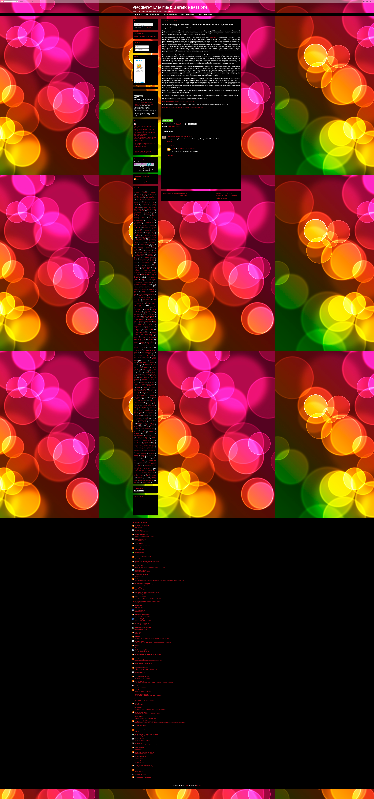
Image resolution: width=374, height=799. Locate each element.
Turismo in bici (142, 437)
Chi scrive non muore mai (142, 583)
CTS (153, 244)
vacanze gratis (150, 443)
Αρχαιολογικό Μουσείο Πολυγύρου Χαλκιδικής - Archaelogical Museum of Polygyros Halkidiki (159, 580)
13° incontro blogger (139, 191)
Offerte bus (137, 357)
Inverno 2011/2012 (148, 316)
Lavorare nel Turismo (145, 321)
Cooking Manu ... (140, 672)
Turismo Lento (139, 565)
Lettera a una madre (140, 589)
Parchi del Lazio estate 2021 (149, 374)
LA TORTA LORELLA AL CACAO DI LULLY (146, 669)
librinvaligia (138, 605)
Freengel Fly (138, 588)
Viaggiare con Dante (139, 470)
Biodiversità (146, 212)
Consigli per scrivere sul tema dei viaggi (146, 237)
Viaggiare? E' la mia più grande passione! (171, 7)
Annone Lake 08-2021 (140, 625)
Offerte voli (152, 371)
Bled (153, 212)
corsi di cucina (140, 240)
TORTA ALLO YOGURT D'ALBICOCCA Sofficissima (148, 598)
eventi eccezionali (138, 260)
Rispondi (169, 141)
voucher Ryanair (146, 482)
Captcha (152, 225)
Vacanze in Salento (151, 452)
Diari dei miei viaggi (152, 14)
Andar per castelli (138, 197)
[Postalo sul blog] (191, 124)
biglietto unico (137, 212)
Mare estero (148, 329)
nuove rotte (139, 350)
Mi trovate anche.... (147, 334)
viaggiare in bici (150, 474)
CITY (136, 647)
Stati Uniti (151, 415)
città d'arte (139, 232)
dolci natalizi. (149, 250)
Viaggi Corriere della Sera (147, 455)
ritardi (154, 399)
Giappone (151, 289)
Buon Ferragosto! (139, 549)
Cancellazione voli (138, 222)
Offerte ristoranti (144, 367)
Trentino (136, 430)
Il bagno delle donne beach (142, 307)
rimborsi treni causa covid (140, 397)
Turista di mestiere (140, 774)
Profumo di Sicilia (140, 570)
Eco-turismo (140, 254)
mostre (151, 336)
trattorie (152, 423)
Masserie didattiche (151, 331)
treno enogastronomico (147, 428)
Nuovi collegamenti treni (148, 352)
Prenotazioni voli (151, 385)
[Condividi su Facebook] (194, 124)
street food (136, 417)
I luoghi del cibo (140, 303)
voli (140, 482)
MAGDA (137, 579)
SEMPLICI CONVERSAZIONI (143, 628)
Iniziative (152, 314)
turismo (142, 430)
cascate (138, 229)
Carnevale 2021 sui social (149, 227)
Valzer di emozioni (140, 539)
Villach (135, 482)
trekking (136, 425)
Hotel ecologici (146, 299)
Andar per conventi (150, 197)
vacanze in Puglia (140, 452)
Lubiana (142, 322)
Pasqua (146, 377)
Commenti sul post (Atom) (204, 205)
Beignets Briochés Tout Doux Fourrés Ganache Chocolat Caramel (152, 638)
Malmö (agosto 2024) (151, 322)
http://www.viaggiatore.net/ (142, 131)
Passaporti (136, 380)
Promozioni (147, 387)
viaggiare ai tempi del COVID (145, 467)
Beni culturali (151, 210)
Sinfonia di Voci (139, 738)
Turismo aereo (150, 430)
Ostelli (139, 372)
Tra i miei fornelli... (140, 770)
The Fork (150, 420)
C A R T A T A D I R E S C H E (143, 557)
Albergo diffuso (148, 194)
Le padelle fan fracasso (141, 667)
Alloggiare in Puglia (139, 196)
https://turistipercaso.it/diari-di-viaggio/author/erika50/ (143, 152)
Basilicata (137, 207)
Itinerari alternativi (139, 319)
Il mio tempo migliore (141, 574)
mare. (143, 331)
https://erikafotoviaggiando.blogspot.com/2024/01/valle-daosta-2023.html (182, 107)
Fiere (137, 274)
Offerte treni (149, 355)
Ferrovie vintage (146, 267)
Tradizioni (139, 423)
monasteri (136, 336)
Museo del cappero (149, 340)
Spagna (152, 413)
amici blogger (151, 196)
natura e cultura (138, 345)
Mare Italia (137, 331)
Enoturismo (149, 255)
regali (153, 392)
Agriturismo (153, 192)
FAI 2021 (143, 264)
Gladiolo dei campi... (140, 611)
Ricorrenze (144, 395)
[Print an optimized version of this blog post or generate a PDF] (167, 121)
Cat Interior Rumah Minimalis (142, 678)
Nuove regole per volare (150, 349)
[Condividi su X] (193, 124)
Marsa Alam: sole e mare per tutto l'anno (145, 767)
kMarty (136, 645)
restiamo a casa (150, 394)
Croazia (136, 242)
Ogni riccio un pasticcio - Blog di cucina (147, 592)
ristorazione (148, 399)
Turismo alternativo (139, 432)
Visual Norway (139, 716)
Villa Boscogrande (139, 762)
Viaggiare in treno (142, 477)
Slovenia (136, 413)
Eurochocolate (143, 259)
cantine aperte (150, 222)
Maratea (138, 329)
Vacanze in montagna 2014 (149, 450)
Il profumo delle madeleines (143, 777)
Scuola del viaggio (140, 407)
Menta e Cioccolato (140, 596)
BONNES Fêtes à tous (140, 687)
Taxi (153, 418)
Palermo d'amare (140, 761)
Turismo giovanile (151, 435)
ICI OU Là (137, 685)
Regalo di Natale (139, 771)
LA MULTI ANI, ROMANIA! (142, 525)
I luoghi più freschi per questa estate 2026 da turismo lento (150, 567)
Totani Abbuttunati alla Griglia (142, 571)
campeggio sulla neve (144, 219)
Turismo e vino (149, 433)
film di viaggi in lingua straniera (143, 282)
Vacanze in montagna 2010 (145, 447)
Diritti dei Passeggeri (147, 249)
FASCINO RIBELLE (140, 540)
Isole (148, 317)
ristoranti (138, 399)
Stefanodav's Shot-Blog (142, 623)
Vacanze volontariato (141, 453)
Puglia (144, 389)
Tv (153, 442)
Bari (153, 205)
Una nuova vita (138, 576)
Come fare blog (139, 659)
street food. (144, 417)
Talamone (139, 418)
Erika (173, 148)
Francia (136, 288)
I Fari (155, 301)
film (155, 280)
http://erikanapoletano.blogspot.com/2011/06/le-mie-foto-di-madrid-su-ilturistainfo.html (144, 145)
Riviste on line (140, 404)
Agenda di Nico (139, 552)
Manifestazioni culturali (145, 324)
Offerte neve (138, 364)
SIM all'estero (138, 412)
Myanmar (142, 342)
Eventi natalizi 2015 (149, 260)
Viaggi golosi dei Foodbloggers (144, 752)
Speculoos (137, 674)
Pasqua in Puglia (147, 379)
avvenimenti (146, 204)
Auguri (136, 204)
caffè (143, 217)
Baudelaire (144, 207)
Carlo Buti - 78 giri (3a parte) (142, 532)
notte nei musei (138, 349)
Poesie (152, 382)
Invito (135, 318)
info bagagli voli (149, 313)
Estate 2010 (146, 257)
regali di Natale (138, 394)
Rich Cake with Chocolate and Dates (144, 700)
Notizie (151, 347)
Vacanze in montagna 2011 (141, 448)
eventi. (135, 262)
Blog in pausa (145, 215)
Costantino (170, 136)
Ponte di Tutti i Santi (139, 384)
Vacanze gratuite (138, 445)
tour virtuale (143, 421)
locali (137, 322)
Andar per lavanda (141, 199)
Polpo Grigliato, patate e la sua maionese (145, 594)
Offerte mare (145, 360)
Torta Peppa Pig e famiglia (141, 736)
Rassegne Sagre (146, 392)
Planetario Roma (144, 382)
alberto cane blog (140, 610)
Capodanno (137, 224)
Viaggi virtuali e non (144, 463)
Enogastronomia (138, 255)
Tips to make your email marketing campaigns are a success (150, 709)
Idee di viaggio (152, 306)
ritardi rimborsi (141, 400)
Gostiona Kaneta (139, 758)
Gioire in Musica (139, 548)
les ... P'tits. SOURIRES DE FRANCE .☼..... (147, 601)
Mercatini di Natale (142, 332)
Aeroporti (144, 192)
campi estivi (150, 220)
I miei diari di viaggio (174, 126)
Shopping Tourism (149, 410)
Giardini (136, 291)
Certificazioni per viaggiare (142, 230)
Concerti (151, 234)
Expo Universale (144, 262)
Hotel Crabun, (214, 37)
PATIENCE (137, 634)
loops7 (187, 785)
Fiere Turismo (148, 281)
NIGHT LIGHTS (139, 705)
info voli (145, 314)
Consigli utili (140, 239)
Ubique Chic (138, 743)
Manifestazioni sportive (139, 327)
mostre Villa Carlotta (140, 337)
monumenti (143, 336)
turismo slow (137, 442)
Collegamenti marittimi (140, 234)
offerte (140, 355)
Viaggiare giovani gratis (139, 474)
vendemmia (151, 453)
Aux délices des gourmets (142, 614)
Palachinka (138, 699)
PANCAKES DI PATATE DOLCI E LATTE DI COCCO (148, 696)
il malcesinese (139, 543)
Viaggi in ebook (146, 458)
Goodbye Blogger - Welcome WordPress (145, 718)
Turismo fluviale (138, 435)
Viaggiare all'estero (142, 469)
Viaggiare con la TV (148, 472)
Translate (148, 27)
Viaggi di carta (139, 457)
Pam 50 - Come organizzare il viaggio (144, 536)
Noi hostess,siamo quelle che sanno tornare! (148, 654)
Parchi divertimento (142, 376)
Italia (153, 318)
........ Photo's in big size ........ (144, 676)
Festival (136, 270)
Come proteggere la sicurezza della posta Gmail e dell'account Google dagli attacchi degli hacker (160, 722)
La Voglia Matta (139, 641)
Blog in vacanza (138, 214)
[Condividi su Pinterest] (196, 124)
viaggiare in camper (138, 475)
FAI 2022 (149, 264)
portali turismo (150, 384)
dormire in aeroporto (141, 252)
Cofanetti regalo (150, 232)
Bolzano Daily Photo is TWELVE (143, 620)
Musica (136, 342)
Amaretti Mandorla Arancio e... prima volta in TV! (147, 713)
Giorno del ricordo (140, 296)
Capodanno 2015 (149, 224)
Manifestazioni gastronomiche (142, 326)
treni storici (145, 426)
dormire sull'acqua (152, 252)
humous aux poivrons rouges (142, 616)
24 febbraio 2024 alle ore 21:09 (182, 136)
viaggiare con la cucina (150, 465)
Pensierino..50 (139, 530)
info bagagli (137, 314)
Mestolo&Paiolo (139, 747)
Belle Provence (139, 690)
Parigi (140, 377)
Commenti (139, 49)
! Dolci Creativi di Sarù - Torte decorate (146, 734)
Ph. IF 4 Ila (137, 558)
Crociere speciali (144, 244)
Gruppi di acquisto (145, 297)
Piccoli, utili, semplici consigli (142, 740)
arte (152, 202)
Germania (144, 289)
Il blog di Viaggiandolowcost (143, 765)
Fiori (149, 284)
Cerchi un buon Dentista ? (141, 629)
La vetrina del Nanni (141, 712)
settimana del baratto (143, 408)
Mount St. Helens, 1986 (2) (142, 651)
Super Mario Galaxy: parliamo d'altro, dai (145, 585)
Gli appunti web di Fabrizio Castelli (145, 721)
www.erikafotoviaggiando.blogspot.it (145, 36)
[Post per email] (185, 124)
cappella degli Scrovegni (140, 225)
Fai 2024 (142, 265)
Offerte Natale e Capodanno (146, 362)
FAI (153, 262)
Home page (138, 14)
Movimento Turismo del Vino (145, 338)
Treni (142, 425)
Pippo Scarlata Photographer (143, 663)
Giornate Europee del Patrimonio (146, 294)
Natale (136, 344)
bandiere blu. (145, 205)
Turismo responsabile (148, 440)
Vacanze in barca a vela (150, 445)
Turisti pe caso (147, 442)
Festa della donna (148, 269)
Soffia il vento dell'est (141, 534)
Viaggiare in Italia (150, 475)
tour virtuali (152, 422)
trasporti (146, 423)
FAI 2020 (136, 264)
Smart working (144, 413)
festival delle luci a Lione (150, 272)
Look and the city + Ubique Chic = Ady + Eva (146, 745)
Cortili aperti (150, 241)
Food (153, 284)
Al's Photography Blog (141, 650)
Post (138, 46)
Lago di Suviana (139, 554)
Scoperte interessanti (148, 405)
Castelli (154, 229)
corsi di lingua (152, 239)
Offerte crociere (145, 357)
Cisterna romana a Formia (141, 563)
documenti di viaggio (139, 250)
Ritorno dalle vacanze (151, 402)
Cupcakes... (138, 727)
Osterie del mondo (140, 756)
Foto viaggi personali (143, 286)
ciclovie (154, 230)
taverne (146, 418)
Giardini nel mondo (148, 291)
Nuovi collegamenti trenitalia (142, 354)
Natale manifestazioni (148, 344)
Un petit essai (138, 603)
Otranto (147, 372)
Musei (151, 339)
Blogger (198, 785)
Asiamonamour (139, 681)
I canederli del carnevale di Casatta (144, 753)
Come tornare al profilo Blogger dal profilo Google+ (148, 660)
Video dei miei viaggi (205, 14)
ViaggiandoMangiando (141, 694)
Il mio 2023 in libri (139, 607)
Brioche (137, 731)
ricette (136, 395)
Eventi (152, 259)
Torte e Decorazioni (140, 725)
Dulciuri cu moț (138, 527)
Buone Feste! (138, 749)
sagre (149, 404)
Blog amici (148, 214)
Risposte (171, 145)
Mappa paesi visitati (170, 14)
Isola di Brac (142, 317)
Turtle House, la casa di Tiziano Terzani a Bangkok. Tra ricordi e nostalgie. (154, 682)
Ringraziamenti (152, 397)
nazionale (143, 347)
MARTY (137, 703)
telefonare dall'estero (140, 420)
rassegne (136, 392)
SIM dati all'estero (150, 412)
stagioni (145, 415)
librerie (154, 321)
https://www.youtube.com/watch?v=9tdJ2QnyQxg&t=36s (178, 101)
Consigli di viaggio (150, 235)
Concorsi (137, 235)
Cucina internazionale (141, 246)
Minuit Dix (138, 632)
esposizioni (137, 257)
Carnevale (137, 227)
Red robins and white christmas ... (143, 691)
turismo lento (145, 439)
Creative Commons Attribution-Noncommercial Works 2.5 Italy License (143, 104)
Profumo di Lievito (140, 730)
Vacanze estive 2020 (139, 443)
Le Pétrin (137, 636)
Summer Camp (152, 417)
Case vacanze (146, 229)
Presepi (138, 387)
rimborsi (152, 395)
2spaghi (149, 191)
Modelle (137, 665)
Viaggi (136, 455)
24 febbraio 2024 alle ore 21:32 (186, 148)
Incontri (146, 309)
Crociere (143, 242)
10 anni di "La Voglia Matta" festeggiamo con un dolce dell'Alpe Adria (153, 642)
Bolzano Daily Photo (141, 619)
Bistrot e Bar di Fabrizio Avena (142, 545)
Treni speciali (150, 425)
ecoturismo (150, 254)
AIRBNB (139, 194)
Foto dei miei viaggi (187, 14)
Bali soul (137, 656)
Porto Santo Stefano (139, 385)
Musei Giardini (137, 340)
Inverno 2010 (137, 316)
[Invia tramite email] (189, 124)
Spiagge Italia (137, 415)
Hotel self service (147, 301)
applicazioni (144, 202)
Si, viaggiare (138, 707)
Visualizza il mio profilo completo (144, 182)
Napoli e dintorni (150, 342)
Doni (155, 250)
